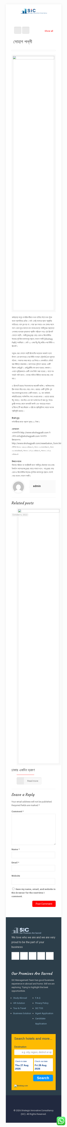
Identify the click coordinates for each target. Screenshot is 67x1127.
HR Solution (19, 1003)
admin (37, 486)
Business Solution (22, 1013)
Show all (49, 31)
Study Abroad (20, 998)
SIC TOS (39, 1008)
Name (16, 849)
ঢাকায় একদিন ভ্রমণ (23, 770)
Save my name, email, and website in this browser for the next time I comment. (33, 893)
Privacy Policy (41, 1003)
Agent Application (44, 1013)
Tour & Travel (19, 1008)
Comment (18, 811)
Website (16, 875)
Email (15, 862)
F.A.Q (37, 998)
